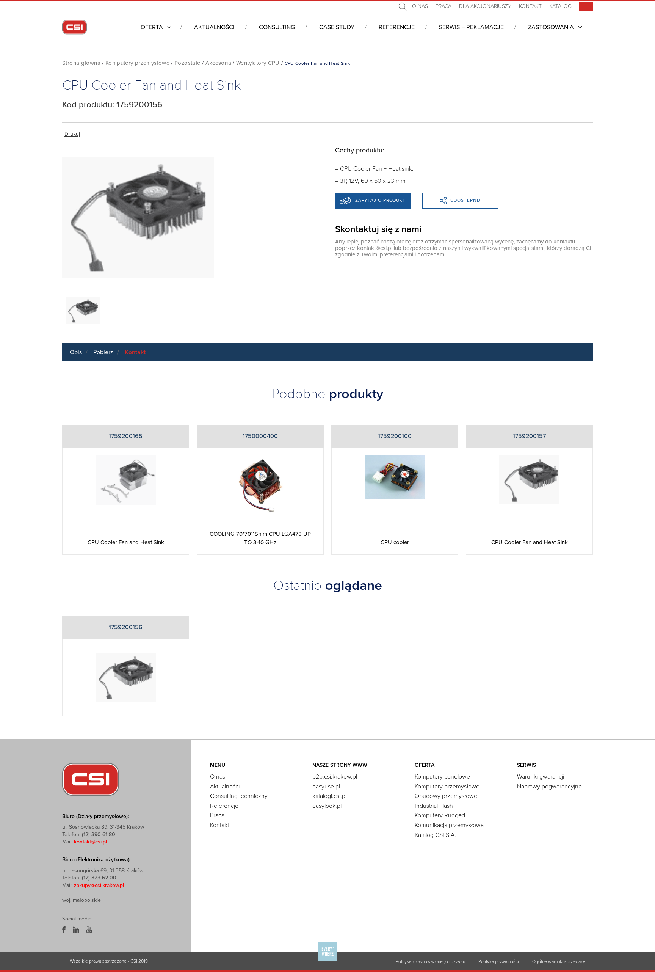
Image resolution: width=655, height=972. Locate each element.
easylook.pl (327, 806)
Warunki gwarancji (540, 776)
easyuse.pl (326, 786)
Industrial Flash (434, 806)
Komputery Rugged (440, 815)
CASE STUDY (336, 27)
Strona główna (81, 63)
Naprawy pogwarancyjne (549, 786)
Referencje (397, 27)
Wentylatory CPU (258, 63)
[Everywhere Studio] (327, 960)
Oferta (152, 27)
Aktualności (214, 27)
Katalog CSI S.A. (435, 835)
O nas (420, 6)
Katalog (560, 6)
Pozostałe (187, 63)
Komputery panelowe (442, 776)
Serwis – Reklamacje (471, 27)
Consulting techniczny (239, 796)
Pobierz (103, 352)
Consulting (277, 27)
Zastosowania (551, 27)
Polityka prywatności (498, 961)
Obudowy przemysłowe (446, 796)
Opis (76, 352)
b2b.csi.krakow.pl (334, 776)
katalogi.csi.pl (329, 796)
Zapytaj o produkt (380, 200)
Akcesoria (218, 63)
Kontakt (530, 6)
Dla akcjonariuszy (485, 6)
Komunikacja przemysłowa (449, 825)
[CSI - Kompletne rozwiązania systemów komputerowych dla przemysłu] (90, 779)
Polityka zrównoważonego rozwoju (430, 961)
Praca (443, 6)
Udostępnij (465, 200)
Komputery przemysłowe (137, 63)
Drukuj (72, 134)
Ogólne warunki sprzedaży (558, 961)
